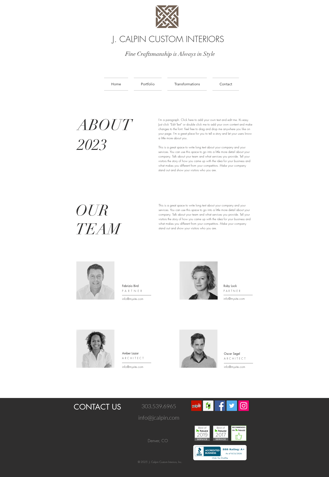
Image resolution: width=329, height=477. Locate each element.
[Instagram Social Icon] (243, 405)
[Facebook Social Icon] (220, 405)
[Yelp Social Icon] (196, 405)
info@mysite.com (132, 299)
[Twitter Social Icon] (232, 405)
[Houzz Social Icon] (208, 405)
